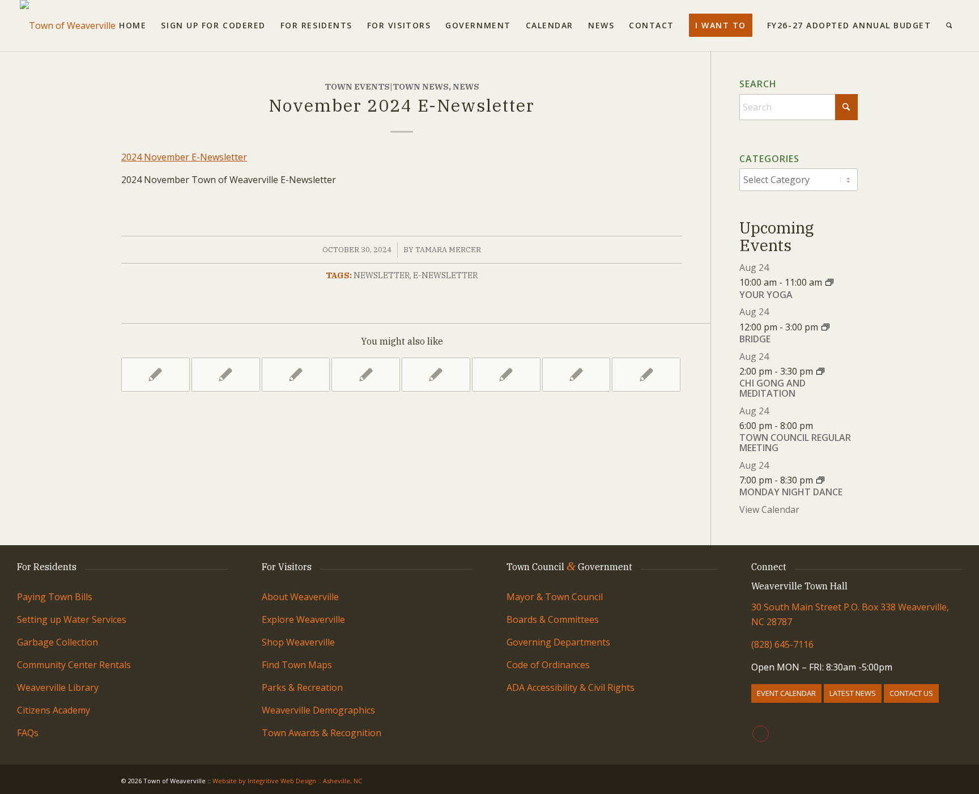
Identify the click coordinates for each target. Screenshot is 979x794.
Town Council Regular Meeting (795, 442)
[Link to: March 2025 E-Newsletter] (225, 375)
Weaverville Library (58, 687)
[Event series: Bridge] (825, 327)
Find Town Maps (297, 665)
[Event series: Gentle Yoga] (829, 282)
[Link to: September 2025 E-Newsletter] (365, 375)
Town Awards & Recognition (323, 733)
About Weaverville (300, 597)
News (466, 86)
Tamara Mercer (448, 249)
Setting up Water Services (71, 619)
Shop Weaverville (298, 642)
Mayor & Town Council (554, 597)
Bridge (755, 339)
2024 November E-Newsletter (184, 157)
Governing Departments (558, 642)
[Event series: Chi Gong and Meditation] (820, 371)
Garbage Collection (57, 642)
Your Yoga (766, 294)
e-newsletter (445, 275)
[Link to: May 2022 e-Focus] (506, 375)
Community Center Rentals (74, 665)
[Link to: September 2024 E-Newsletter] (296, 375)
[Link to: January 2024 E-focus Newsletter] (436, 375)
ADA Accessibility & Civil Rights (570, 687)
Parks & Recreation (302, 687)
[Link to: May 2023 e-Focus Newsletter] (646, 375)
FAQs (28, 733)
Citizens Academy (53, 710)
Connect (768, 566)
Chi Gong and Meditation (772, 388)
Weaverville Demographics (318, 710)
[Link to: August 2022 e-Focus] (155, 375)
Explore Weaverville (303, 619)
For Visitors (287, 566)
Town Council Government (569, 566)
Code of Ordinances (548, 665)
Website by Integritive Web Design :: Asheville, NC (287, 780)
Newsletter (382, 275)
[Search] (949, 25)
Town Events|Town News (387, 86)
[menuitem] (133, 25)
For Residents (46, 566)
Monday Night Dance (790, 492)
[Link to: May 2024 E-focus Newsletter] (576, 375)
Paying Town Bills (54, 597)
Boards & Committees (552, 619)
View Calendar (769, 509)
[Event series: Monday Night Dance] (820, 480)
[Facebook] (760, 733)
